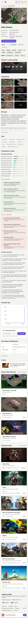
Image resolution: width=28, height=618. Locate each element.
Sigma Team (16, 32)
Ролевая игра (20, 144)
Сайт (22, 55)
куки (14, 615)
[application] (14, 315)
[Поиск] (19, 2)
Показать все (4, 132)
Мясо (3, 144)
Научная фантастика (11, 144)
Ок (24, 614)
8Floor (11, 32)
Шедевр (3, 146)
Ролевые (8, 50)
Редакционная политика (7, 608)
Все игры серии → (22, 372)
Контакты (16, 610)
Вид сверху (11, 139)
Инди (3, 50)
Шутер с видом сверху (12, 146)
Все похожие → (23, 445)
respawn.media (7, 594)
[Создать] (16, 2)
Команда (10, 606)
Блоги (15, 606)
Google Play (9, 55)
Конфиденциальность (7, 610)
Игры (5, 6)
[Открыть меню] (2, 2)
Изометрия (4, 141)
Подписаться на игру (10, 41)
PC (24, 50)
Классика (19, 141)
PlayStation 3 (10, 52)
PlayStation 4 (18, 52)
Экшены (14, 50)
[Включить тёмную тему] (22, 2)
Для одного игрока (21, 139)
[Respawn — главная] (5, 2)
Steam (16, 55)
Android (19, 50)
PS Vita (3, 52)
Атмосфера (4, 139)
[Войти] (25, 2)
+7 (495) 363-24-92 (16, 599)
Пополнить (21, 333)
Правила (17, 608)
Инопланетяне (12, 141)
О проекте (4, 606)
